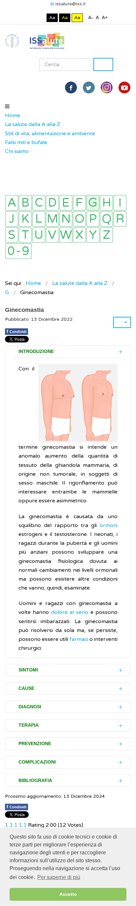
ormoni (109, 525)
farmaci (79, 639)
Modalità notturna (40, 17)
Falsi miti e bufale (26, 142)
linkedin (106, 87)
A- (90, 17)
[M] (52, 219)
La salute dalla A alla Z (32, 124)
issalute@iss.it (70, 4)
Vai (103, 64)
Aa (52, 17)
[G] (93, 203)
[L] (39, 219)
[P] (93, 219)
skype (124, 87)
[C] (39, 203)
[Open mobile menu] (7, 106)
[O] (79, 219)
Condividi (16, 331)
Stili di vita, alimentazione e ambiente (50, 133)
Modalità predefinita (30, 17)
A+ (105, 17)
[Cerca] (8, 160)
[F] (79, 203)
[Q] (106, 219)
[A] (11, 203)
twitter (88, 87)
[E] (66, 203)
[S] (11, 235)
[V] (52, 235)
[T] (25, 235)
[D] (52, 203)
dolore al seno (70, 612)
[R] (120, 219)
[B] (25, 203)
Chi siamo (17, 151)
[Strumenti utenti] (122, 322)
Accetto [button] (68, 894)
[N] (66, 219)
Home (12, 115)
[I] (120, 203)
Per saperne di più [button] (58, 877)
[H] (106, 203)
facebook (71, 87)
